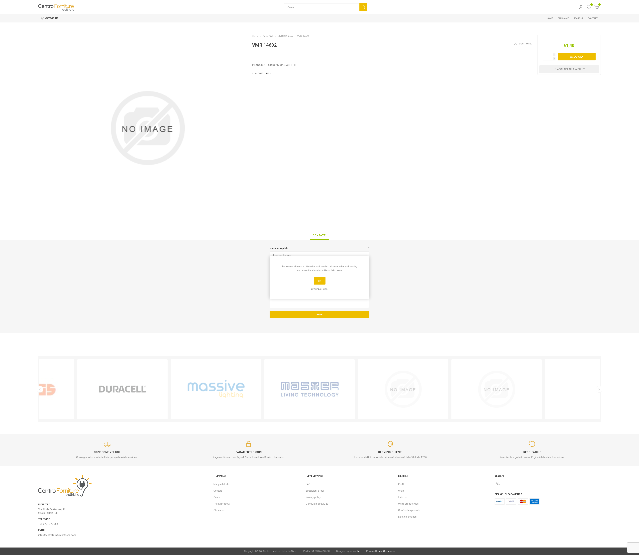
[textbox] (321, 7)
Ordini (401, 490)
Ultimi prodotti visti (408, 503)
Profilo (581, 7)
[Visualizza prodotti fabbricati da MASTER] (273, 389)
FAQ (308, 484)
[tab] (319, 235)
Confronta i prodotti (409, 510)
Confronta (525, 44)
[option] (86, 389)
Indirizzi (402, 497)
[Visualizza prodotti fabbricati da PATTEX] (366, 389)
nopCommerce (387, 551)
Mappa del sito (221, 484)
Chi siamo (218, 510)
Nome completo (279, 248)
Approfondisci (319, 289)
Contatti (217, 490)
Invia (320, 314)
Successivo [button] (599, 389)
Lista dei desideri (407, 516)
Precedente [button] (40, 389)
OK (319, 280)
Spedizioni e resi (315, 490)
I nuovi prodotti (221, 503)
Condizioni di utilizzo (317, 503)
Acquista (576, 56)
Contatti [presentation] (319, 235)
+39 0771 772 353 (48, 523)
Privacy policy (313, 497)
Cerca (363, 7)
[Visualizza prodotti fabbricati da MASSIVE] (179, 389)
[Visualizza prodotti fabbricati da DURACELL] (86, 389)
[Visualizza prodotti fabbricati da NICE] (554, 389)
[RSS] (497, 483)
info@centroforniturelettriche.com (57, 535)
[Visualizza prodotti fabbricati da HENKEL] (460, 389)
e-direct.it (355, 551)
